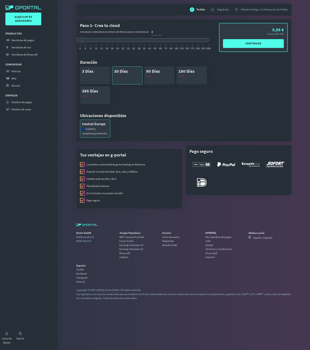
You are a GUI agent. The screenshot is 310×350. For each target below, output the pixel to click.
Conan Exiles (126, 241)
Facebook (81, 273)
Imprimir (210, 257)
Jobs (208, 241)
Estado (209, 245)
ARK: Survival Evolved (131, 237)
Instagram (82, 277)
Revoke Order (169, 245)
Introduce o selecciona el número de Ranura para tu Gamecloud (114, 31)
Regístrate (168, 241)
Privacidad (211, 253)
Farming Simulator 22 (131, 249)
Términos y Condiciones (218, 249)
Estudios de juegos (21, 102)
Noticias (16, 71)
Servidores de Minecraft (24, 54)
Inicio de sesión (170, 237)
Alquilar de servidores (23, 19)
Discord (15, 85)
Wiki (13, 78)
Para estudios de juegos (218, 237)
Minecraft (124, 253)
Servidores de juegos (22, 40)
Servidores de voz (21, 47)
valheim (123, 257)
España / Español (262, 237)
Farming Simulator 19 (131, 245)
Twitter (80, 269)
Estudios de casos (21, 109)
